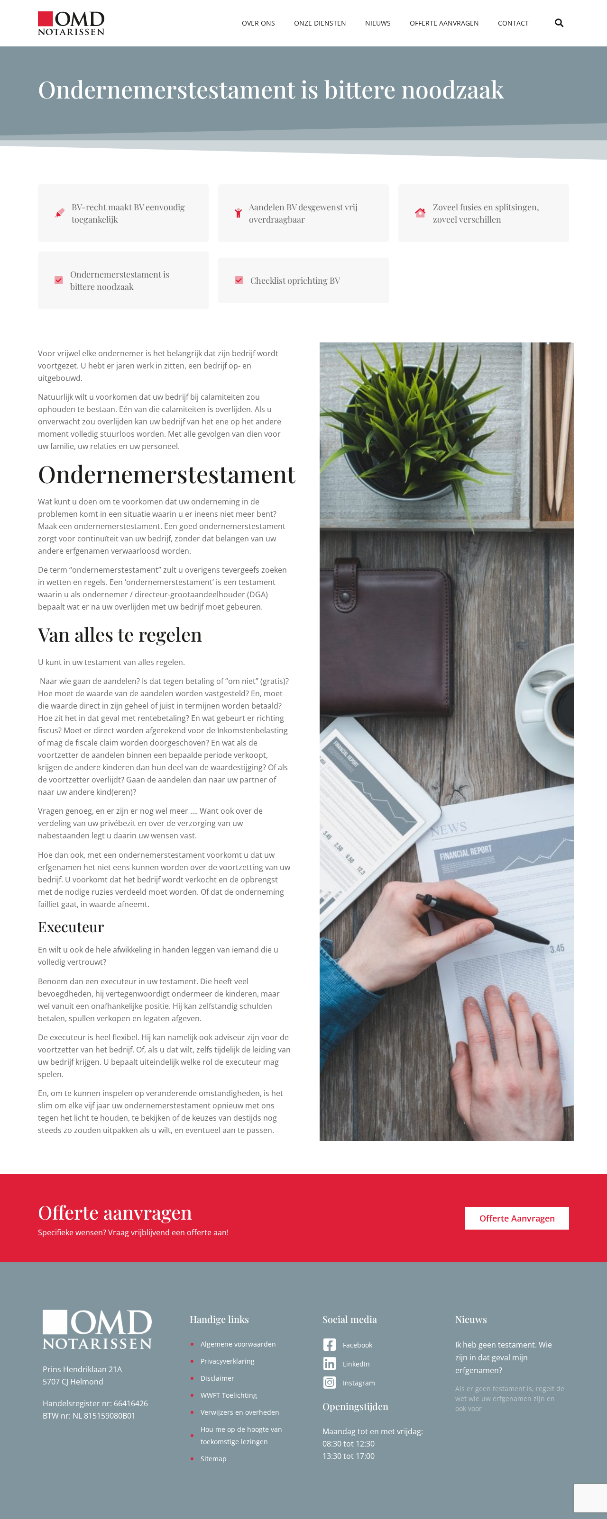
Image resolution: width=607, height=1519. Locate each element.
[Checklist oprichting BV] (239, 280)
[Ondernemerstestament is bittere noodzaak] (59, 280)
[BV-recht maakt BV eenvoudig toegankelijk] (59, 213)
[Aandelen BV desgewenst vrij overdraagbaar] (238, 213)
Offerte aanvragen (444, 22)
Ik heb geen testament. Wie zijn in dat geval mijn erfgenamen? (503, 1357)
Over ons (258, 22)
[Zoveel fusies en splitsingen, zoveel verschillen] (420, 213)
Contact (513, 22)
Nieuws (378, 22)
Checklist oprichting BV (295, 280)
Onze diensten (320, 22)
